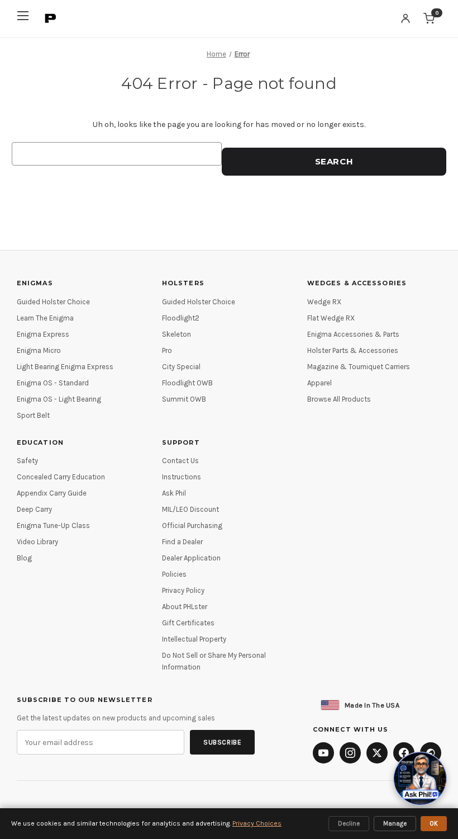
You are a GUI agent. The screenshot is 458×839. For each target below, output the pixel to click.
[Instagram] (350, 752)
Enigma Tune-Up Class (53, 525)
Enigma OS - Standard (53, 383)
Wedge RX (324, 302)
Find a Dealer (182, 542)
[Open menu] (23, 18)
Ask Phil (174, 493)
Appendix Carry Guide (52, 493)
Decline (349, 823)
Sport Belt (33, 415)
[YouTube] (323, 752)
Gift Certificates (188, 623)
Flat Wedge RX (331, 318)
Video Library (37, 542)
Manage (395, 823)
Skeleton (176, 334)
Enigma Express (43, 334)
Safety (27, 460)
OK (434, 823)
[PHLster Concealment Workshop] (430, 752)
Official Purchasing (192, 525)
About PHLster (184, 606)
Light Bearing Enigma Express (65, 366)
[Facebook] (403, 752)
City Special (181, 366)
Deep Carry (34, 509)
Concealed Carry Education (61, 477)
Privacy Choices (257, 823)
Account (405, 18)
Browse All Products (339, 399)
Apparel (319, 383)
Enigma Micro (39, 350)
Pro (167, 350)
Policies (174, 574)
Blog (24, 558)
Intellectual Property (194, 639)
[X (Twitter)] (377, 752)
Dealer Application (191, 558)
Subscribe (222, 742)
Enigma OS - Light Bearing (59, 399)
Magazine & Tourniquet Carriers (358, 366)
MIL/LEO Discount (190, 509)
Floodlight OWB (187, 383)
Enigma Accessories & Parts (353, 334)
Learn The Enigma (45, 318)
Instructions (181, 477)
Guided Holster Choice (53, 302)
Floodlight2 (180, 318)
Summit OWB (184, 399)
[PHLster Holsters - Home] (51, 18)
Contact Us (180, 460)
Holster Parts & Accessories (352, 350)
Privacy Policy (183, 590)
